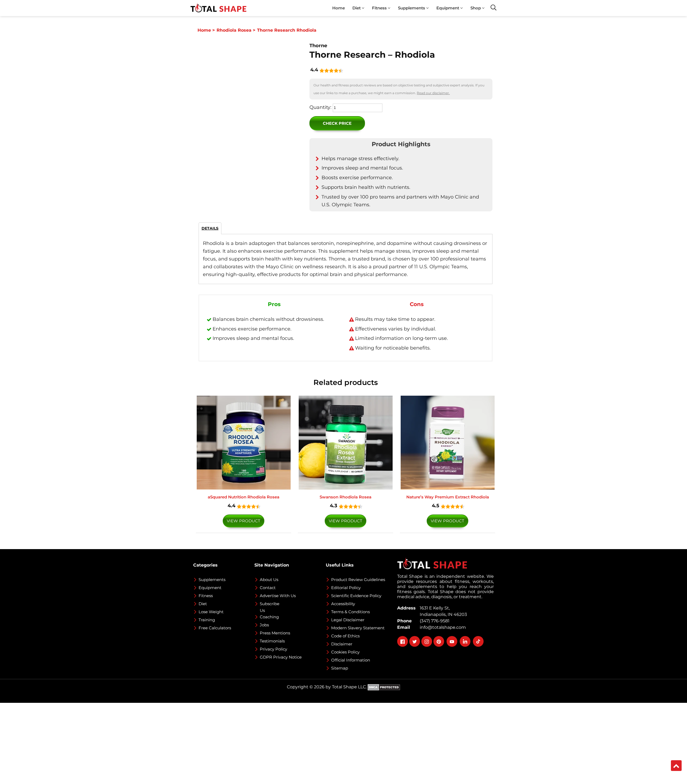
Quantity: (320, 107)
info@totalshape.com (442, 627)
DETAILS (210, 228)
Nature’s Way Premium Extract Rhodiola (447, 496)
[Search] (493, 7)
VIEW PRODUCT (243, 520)
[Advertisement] (161, 740)
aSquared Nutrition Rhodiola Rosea (243, 496)
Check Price (337, 123)
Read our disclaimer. (433, 93)
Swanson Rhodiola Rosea (345, 496)
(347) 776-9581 (434, 620)
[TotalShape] (218, 8)
